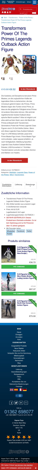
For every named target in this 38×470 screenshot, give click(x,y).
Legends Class (22, 172)
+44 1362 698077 (12, 415)
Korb (19, 339)
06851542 (13, 461)
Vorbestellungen (20, 2)
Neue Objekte (19, 348)
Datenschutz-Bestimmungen (19, 384)
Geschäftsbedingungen (19, 372)
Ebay (26, 403)
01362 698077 (19, 411)
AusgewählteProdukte (10, 1)
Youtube (21, 403)
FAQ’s (19, 376)
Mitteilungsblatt (19, 355)
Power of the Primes (26, 17)
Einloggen (19, 334)
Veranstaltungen (19, 358)
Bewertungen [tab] (30, 185)
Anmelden (7, 12)
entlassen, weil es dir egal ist (20, 468)
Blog (19, 363)
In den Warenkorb (28, 89)
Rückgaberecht (19, 374)
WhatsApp (11, 231)
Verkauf (29, 2)
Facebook (20, 231)
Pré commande (19, 267)
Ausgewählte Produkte (19, 346)
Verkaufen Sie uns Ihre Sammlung (19, 353)
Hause (2, 12)
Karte (19, 432)
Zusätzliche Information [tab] (6, 185)
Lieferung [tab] (18, 184)
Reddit (9, 234)
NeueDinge (3, 1)
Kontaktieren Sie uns (4, 12)
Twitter (29, 231)
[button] (33, 57)
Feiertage (19, 386)
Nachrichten (10, 12)
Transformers (13, 17)
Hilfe (19, 379)
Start (5, 17)
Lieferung (19, 369)
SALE (12, 175)
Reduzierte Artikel (19, 351)
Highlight (12, 172)
